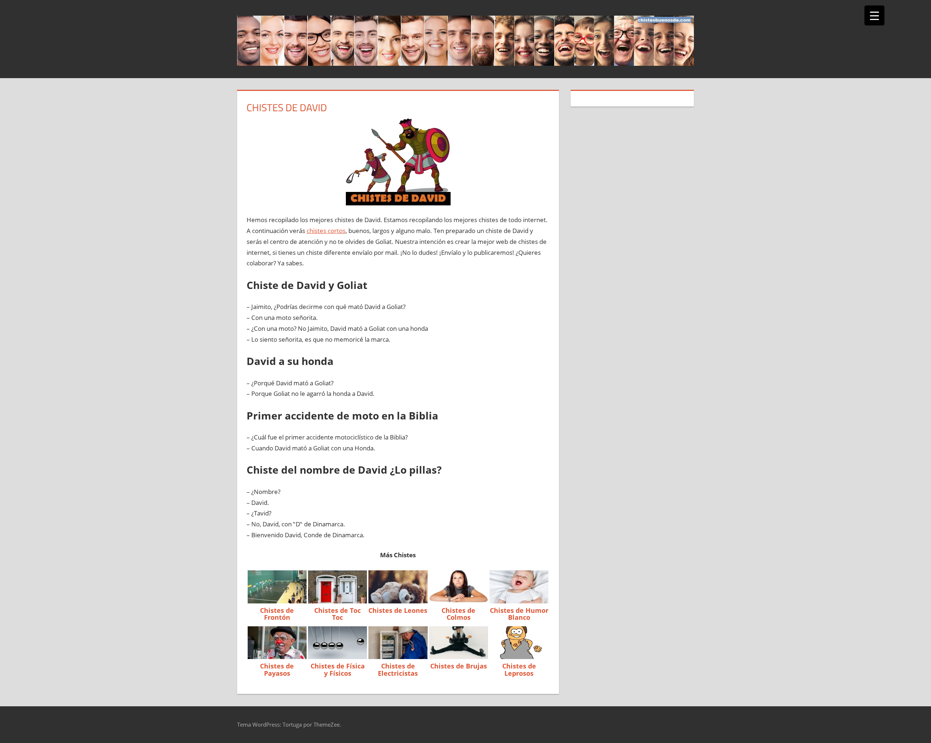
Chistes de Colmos (458, 614)
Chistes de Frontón (277, 614)
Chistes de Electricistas (398, 670)
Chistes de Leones (397, 610)
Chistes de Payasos (277, 670)
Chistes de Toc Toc (337, 614)
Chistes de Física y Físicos (338, 670)
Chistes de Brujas (458, 666)
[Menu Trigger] (874, 15)
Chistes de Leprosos (519, 670)
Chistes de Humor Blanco (519, 614)
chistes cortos (326, 230)
